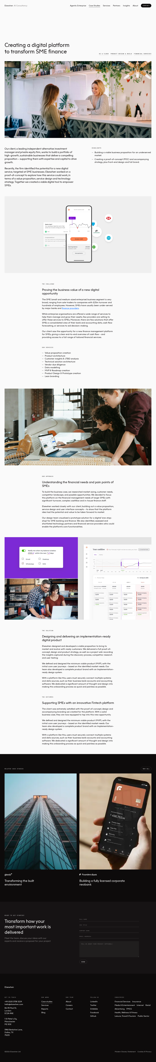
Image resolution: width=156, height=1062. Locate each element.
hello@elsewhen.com (14, 1004)
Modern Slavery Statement (125, 1051)
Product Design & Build (121, 54)
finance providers (70, 308)
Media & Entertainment (125, 1005)
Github (93, 1016)
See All (146, 769)
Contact (146, 5)
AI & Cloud (104, 54)
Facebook (94, 1012)
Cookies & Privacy (144, 1051)
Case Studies (94, 5)
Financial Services (142, 54)
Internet (140, 1005)
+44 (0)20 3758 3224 (13, 1001)
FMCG (129, 1009)
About (135, 5)
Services (106, 5)
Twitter (93, 1005)
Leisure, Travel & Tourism (125, 1016)
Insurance (136, 1001)
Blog (43, 1012)
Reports (44, 1009)
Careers (69, 1005)
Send (83, 962)
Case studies (46, 1001)
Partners (116, 5)
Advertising (120, 1009)
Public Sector (143, 1016)
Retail (148, 1005)
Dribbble (94, 1009)
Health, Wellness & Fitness (126, 1012)
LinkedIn (94, 1001)
